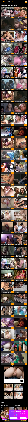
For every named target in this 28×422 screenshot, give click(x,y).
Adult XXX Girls (18, 405)
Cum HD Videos (4, 405)
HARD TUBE (8, 2)
